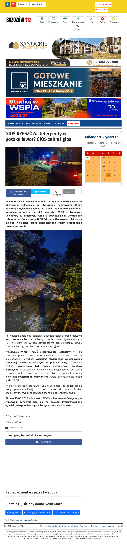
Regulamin (85, 526)
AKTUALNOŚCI (15, 123)
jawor (17, 520)
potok (22, 520)
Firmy (91, 22)
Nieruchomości (78, 22)
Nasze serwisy (107, 526)
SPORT (48, 123)
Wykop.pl (56, 194)
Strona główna (47, 526)
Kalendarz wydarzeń (102, 137)
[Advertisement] (24, 467)
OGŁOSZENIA (33, 123)
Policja (102, 22)
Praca (65, 22)
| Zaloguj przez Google (67, 512)
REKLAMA (73, 123)
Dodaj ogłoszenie (103, 4)
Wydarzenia (114, 22)
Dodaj (42, 22)
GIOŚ (12, 520)
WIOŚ (35, 520)
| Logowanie (14, 512)
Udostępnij (44, 441)
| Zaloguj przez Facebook (38, 512)
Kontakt (119, 526)
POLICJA (60, 123)
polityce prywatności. (95, 538)
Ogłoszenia (53, 22)
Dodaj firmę (102, 9)
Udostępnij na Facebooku (19, 193)
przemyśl (28, 520)
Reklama (23, 4)
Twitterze (41, 191)
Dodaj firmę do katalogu (66, 526)
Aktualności (37, 4)
